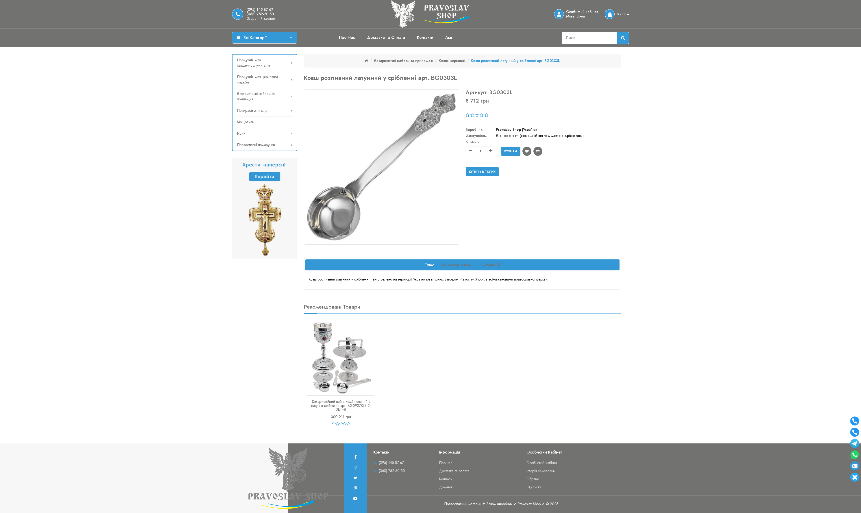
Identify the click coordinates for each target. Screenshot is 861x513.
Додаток (446, 487)
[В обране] (526, 151)
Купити (510, 151)
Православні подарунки (256, 144)
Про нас (347, 37)
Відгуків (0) (489, 265)
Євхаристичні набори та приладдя (256, 96)
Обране (532, 479)
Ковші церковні (452, 60)
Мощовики (245, 122)
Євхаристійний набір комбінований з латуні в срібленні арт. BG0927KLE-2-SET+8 (341, 405)
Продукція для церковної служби (257, 79)
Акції (449, 37)
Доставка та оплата (386, 37)
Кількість (472, 141)
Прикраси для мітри (253, 110)
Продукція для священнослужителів (253, 62)
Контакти (425, 37)
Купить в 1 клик (482, 171)
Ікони (241, 133)
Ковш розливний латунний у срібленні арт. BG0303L (515, 60)
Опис (429, 265)
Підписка (533, 487)
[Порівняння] (537, 151)
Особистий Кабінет (541, 462)
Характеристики (457, 265)
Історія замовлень (540, 471)
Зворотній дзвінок (261, 18)
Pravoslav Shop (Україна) (516, 129)
